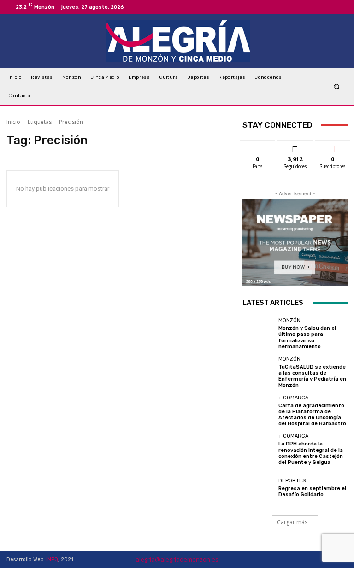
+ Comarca (293, 397)
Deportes (292, 480)
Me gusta (258, 147)
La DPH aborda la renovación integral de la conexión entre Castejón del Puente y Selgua (310, 453)
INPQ (52, 559)
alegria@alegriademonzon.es (177, 559)
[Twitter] (340, 6)
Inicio (13, 122)
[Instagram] (329, 6)
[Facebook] (318, 6)
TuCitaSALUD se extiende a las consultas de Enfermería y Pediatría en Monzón (312, 376)
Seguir (295, 147)
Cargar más (292, 522)
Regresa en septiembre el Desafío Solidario (312, 492)
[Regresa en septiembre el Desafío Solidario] (258, 488)
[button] (337, 87)
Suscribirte (333, 147)
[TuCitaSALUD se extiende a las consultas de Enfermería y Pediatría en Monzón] (258, 372)
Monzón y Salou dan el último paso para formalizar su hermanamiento (307, 337)
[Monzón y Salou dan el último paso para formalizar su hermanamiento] (258, 333)
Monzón (289, 320)
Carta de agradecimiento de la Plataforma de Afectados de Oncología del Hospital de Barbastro (312, 415)
